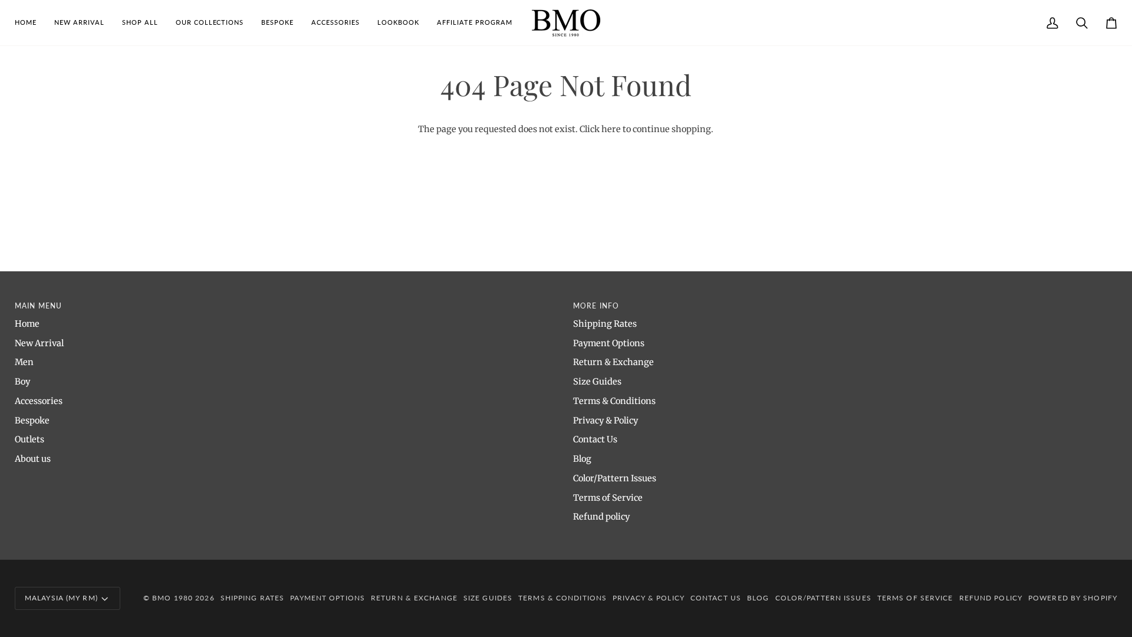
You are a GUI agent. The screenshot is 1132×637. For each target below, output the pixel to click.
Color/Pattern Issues (614, 478)
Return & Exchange (613, 362)
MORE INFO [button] (596, 305)
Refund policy (601, 516)
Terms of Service (608, 497)
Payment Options (608, 343)
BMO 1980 (172, 597)
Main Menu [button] (38, 305)
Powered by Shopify (1072, 597)
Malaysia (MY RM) (61, 597)
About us (33, 459)
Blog (582, 459)
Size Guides (597, 381)
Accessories (38, 401)
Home (27, 323)
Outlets (29, 439)
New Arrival (39, 343)
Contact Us (595, 439)
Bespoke (32, 420)
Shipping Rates (605, 323)
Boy (22, 381)
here (611, 129)
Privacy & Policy (605, 420)
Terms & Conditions (614, 401)
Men (24, 362)
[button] (140, 22)
